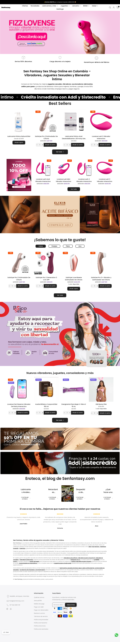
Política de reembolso (41, 629)
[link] (19, 175)
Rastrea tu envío (39, 613)
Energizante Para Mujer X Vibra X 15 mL (74, 405)
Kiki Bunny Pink (101, 404)
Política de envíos (40, 626)
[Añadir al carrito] (51, 174)
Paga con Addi (38, 607)
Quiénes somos (39, 597)
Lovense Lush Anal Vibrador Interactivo (43, 180)
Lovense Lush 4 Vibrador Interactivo (84, 180)
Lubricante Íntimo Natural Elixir (18, 136)
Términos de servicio (41, 616)
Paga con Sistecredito (41, 610)
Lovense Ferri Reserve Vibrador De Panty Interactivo (18, 405)
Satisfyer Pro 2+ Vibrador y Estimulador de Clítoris (101, 278)
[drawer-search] (110, 7)
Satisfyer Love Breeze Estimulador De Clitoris (73, 278)
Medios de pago (39, 604)
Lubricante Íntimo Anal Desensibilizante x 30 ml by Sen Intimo (73, 137)
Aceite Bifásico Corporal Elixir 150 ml (46, 405)
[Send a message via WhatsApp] (116, 635)
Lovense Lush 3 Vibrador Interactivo (101, 137)
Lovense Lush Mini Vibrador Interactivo (63, 180)
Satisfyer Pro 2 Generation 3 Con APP (46, 278)
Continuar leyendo (24, 498)
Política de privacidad (41, 620)
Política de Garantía (40, 623)
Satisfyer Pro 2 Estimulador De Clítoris (46, 137)
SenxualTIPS (38, 601)
